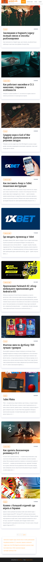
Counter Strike (30, 1)
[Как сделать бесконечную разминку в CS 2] (20, 432)
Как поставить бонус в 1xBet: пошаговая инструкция (17, 184)
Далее (24, 534)
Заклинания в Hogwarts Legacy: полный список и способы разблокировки (18, 35)
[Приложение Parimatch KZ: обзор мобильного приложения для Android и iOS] (20, 270)
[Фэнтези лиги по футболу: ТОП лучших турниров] (20, 326)
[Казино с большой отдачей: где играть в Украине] (20, 487)
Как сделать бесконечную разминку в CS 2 (16, 451)
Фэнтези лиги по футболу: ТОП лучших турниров (18, 346)
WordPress (20, 560)
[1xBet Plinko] (20, 382)
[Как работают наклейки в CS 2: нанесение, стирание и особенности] (20, 64)
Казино (40, 1)
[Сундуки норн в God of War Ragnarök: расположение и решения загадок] (20, 115)
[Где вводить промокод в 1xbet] (20, 219)
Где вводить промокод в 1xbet (18, 236)
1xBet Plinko (9, 399)
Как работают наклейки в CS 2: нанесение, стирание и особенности (18, 87)
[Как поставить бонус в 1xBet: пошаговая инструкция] (20, 166)
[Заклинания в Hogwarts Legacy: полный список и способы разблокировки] (20, 15)
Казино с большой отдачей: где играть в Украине (19, 507)
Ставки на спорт (7, 179)
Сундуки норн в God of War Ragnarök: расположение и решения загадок (16, 137)
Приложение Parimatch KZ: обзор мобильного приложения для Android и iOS (19, 288)
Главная (23, 1)
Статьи (35, 1)
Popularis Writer (29, 560)
